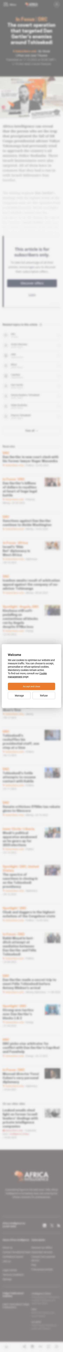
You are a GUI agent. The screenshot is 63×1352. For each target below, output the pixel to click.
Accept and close (31, 686)
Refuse (44, 695)
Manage (19, 695)
